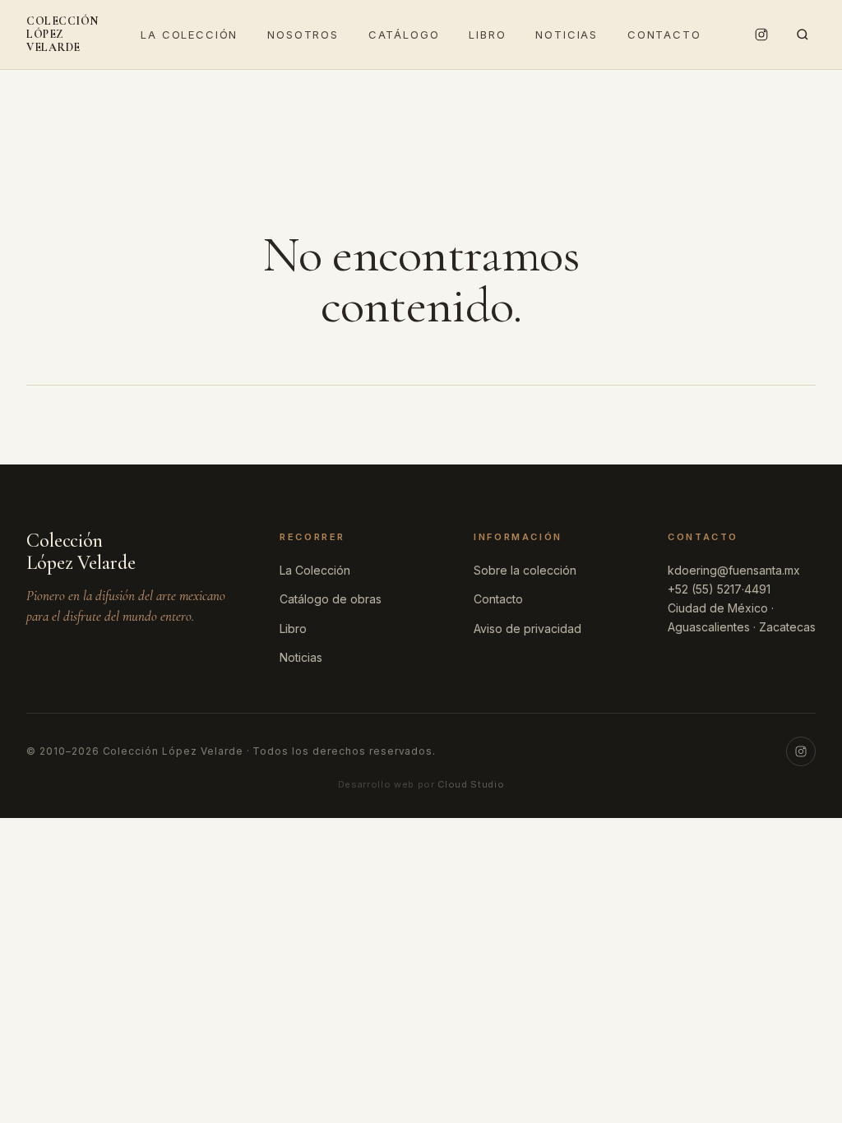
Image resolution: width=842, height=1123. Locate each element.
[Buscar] (802, 34)
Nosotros (303, 34)
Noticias (566, 34)
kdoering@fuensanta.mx (734, 570)
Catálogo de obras (331, 599)
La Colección (189, 34)
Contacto (664, 34)
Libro (487, 34)
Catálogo (404, 34)
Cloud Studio (470, 784)
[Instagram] (761, 34)
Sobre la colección (525, 570)
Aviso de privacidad (527, 628)
